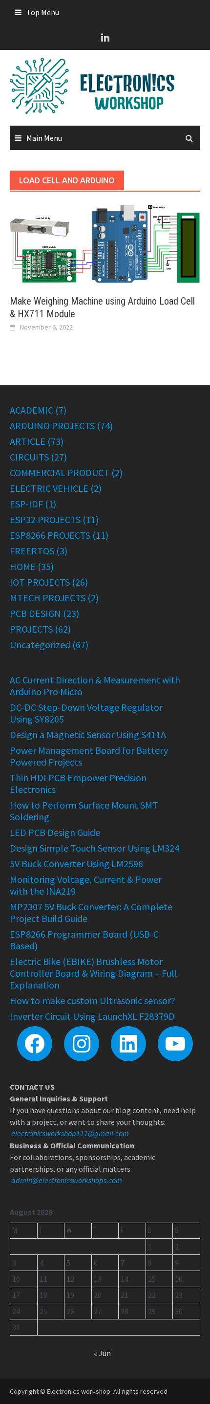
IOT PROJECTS (40, 582)
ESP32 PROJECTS (45, 519)
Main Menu (44, 138)
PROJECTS (31, 629)
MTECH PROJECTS (47, 598)
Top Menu (42, 12)
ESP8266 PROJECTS (50, 535)
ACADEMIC (31, 410)
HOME (23, 566)
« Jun (102, 1353)
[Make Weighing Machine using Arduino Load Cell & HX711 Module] (105, 243)
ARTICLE (27, 441)
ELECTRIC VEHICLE (49, 488)
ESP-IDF (26, 504)
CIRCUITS (29, 457)
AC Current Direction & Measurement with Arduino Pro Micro (95, 686)
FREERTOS (32, 551)
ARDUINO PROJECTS (52, 425)
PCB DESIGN (35, 613)
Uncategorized (40, 644)
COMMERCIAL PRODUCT (59, 472)
